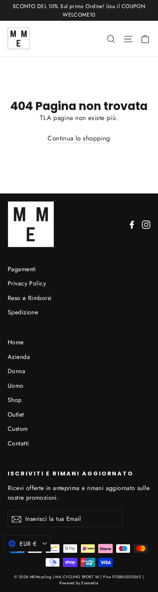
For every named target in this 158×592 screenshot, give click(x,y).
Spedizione (23, 312)
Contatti (18, 443)
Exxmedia (89, 583)
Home (16, 342)
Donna (16, 371)
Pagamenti (22, 269)
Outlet (16, 414)
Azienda (19, 356)
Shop (15, 399)
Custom (18, 428)
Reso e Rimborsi (29, 297)
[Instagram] (146, 224)
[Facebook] (132, 224)
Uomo (16, 385)
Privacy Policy (27, 283)
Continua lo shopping (79, 138)
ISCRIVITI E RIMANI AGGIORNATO (70, 473)
